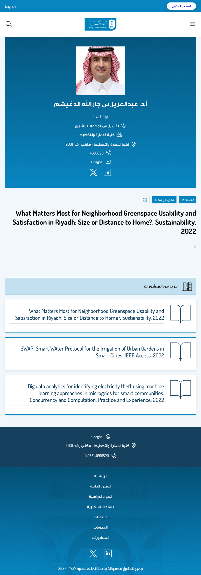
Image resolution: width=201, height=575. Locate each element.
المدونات (101, 527)
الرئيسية (100, 475)
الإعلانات (100, 516)
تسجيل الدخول (181, 6)
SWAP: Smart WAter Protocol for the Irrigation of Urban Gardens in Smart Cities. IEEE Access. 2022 (92, 352)
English (10, 6)
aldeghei (97, 161)
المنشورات (100, 537)
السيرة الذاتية (100, 486)
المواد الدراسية (100, 496)
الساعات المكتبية (100, 506)
